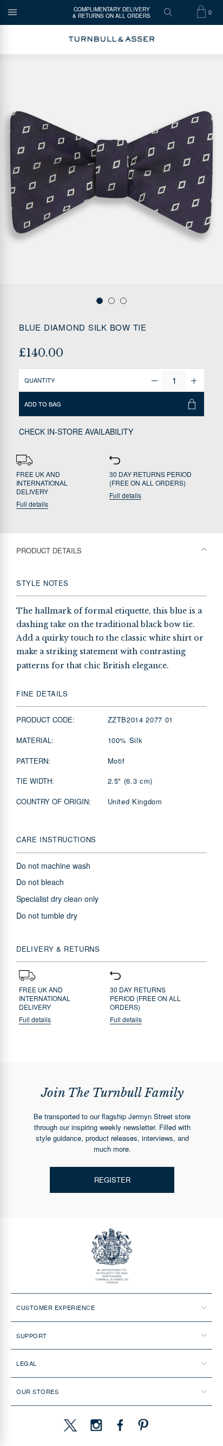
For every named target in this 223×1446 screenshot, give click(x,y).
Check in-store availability (76, 431)
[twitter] (70, 1425)
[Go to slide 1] (99, 301)
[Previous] (13, 173)
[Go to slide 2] (111, 301)
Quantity (39, 380)
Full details (32, 504)
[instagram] (96, 1425)
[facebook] (120, 1425)
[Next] (209, 173)
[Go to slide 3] (123, 301)
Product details (49, 550)
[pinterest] (142, 1425)
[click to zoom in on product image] (111, 172)
